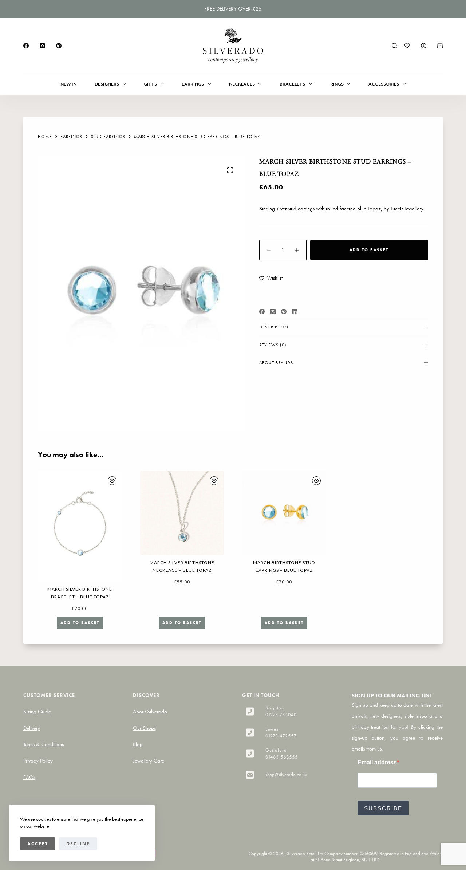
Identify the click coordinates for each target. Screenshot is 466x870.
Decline (78, 844)
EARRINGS (193, 84)
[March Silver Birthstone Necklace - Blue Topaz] (182, 513)
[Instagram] (42, 45)
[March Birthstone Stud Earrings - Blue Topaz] (284, 513)
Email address (377, 762)
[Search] (394, 45)
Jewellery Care (148, 760)
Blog (138, 744)
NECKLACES (242, 84)
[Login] (423, 45)
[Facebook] (26, 45)
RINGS (337, 84)
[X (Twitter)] (273, 311)
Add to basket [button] (79, 622)
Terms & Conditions (43, 744)
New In (68, 84)
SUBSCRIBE (383, 808)
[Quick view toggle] (112, 480)
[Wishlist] (407, 45)
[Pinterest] (59, 45)
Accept (37, 844)
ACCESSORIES (383, 84)
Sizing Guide (37, 711)
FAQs (29, 777)
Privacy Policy (38, 760)
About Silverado (150, 711)
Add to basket (369, 249)
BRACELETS (292, 84)
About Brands (276, 363)
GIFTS (150, 84)
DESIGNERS (107, 84)
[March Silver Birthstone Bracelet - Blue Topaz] (80, 526)
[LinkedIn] (294, 311)
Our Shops (144, 728)
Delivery (31, 728)
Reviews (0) (273, 345)
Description (273, 327)
